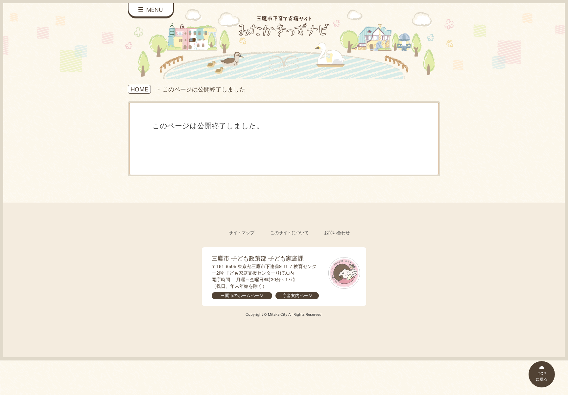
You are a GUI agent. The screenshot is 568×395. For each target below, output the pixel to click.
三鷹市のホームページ (242, 295)
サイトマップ (241, 232)
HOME (139, 89)
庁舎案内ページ (297, 295)
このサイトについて (289, 232)
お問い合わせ (337, 232)
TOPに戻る (542, 376)
